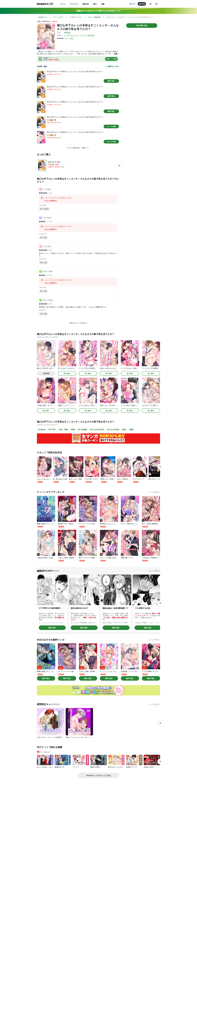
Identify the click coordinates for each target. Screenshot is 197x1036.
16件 (71, 38)
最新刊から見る (113, 66)
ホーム (63, 4)
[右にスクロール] (119, 165)
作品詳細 (46, 373)
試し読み (67, 373)
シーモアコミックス (71, 35)
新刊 (95, 4)
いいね (45, 209)
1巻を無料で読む (142, 25)
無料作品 (85, 4)
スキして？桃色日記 (87, 35)
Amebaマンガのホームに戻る (98, 775)
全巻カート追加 (111, 59)
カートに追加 (111, 126)
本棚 (102, 4)
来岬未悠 (67, 32)
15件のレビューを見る (77, 323)
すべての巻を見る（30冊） (77, 148)
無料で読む (111, 81)
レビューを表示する (50, 201)
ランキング (74, 4)
